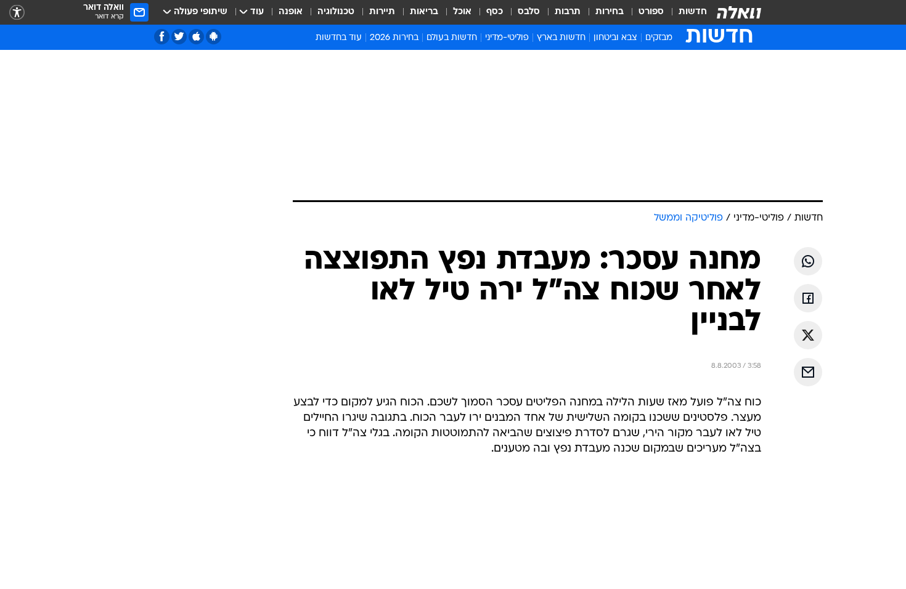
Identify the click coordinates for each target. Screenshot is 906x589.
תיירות (382, 12)
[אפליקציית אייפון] (196, 36)
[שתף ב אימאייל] (808, 372)
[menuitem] (685, 12)
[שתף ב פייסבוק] (808, 298)
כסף (494, 12)
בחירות (609, 12)
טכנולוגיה (335, 12)
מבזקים (658, 38)
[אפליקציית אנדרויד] (213, 36)
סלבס (529, 12)
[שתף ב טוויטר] (808, 335)
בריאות (424, 12)
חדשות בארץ (561, 38)
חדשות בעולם (451, 38)
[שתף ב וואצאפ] (808, 261)
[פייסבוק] (161, 36)
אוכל (462, 12)
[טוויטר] (179, 36)
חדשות (693, 12)
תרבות (568, 12)
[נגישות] (17, 12)
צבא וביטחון (615, 38)
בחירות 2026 (394, 38)
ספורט (651, 12)
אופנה (291, 12)
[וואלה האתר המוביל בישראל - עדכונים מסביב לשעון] (739, 12)
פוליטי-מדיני (507, 38)
